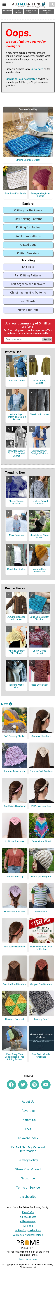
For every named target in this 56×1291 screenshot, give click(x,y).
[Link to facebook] (11, 1084)
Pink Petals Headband (15, 806)
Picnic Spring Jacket (39, 381)
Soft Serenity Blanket (14, 736)
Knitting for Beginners (28, 210)
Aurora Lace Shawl (41, 841)
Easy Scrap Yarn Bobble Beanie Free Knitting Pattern (14, 1057)
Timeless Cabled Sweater (39, 502)
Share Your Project (28, 1169)
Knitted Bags (28, 244)
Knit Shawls (28, 301)
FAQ (28, 1129)
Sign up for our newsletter (21, 79)
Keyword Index (28, 1138)
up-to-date (37, 69)
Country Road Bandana (14, 984)
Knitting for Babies (28, 227)
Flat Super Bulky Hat (41, 876)
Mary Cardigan (16, 535)
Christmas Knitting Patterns (28, 292)
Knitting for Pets (28, 310)
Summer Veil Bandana (41, 771)
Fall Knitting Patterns (28, 275)
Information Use (41, 333)
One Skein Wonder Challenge (41, 1055)
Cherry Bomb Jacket (39, 652)
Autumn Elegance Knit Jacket (16, 618)
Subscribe (28, 1178)
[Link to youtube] (46, 1084)
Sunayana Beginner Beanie (40, 194)
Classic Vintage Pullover (16, 502)
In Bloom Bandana (14, 841)
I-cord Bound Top (14, 876)
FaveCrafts (28, 1212)
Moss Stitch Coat (39, 685)
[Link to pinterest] (34, 1084)
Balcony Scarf (41, 1019)
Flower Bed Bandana (14, 911)
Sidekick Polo (41, 911)
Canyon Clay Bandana (41, 984)
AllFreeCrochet (28, 1216)
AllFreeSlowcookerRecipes (28, 1235)
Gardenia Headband (41, 736)
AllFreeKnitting (28, 1221)
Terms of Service (28, 1187)
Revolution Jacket (16, 569)
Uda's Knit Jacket (16, 380)
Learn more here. (28, 1259)
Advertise (28, 1111)
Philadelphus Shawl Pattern (39, 536)
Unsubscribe (28, 1197)
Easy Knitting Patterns (28, 219)
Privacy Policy (25, 333)
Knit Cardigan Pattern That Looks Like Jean (16, 417)
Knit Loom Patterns (28, 236)
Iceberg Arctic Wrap (16, 686)
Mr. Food (28, 1225)
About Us (28, 1101)
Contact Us (28, 1120)
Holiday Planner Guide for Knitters (41, 948)
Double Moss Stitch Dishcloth (39, 618)
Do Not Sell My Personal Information (28, 1149)
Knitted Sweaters (28, 253)
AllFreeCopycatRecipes (28, 1230)
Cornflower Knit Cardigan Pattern (39, 452)
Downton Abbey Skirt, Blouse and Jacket (16, 453)
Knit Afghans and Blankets (28, 284)
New (4, 704)
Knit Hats (28, 267)
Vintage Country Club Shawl (16, 652)
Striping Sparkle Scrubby (28, 160)
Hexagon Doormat (14, 1019)
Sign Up (47, 339)
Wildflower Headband (41, 806)
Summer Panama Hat (15, 771)
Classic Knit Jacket (39, 414)
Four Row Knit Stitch (15, 193)
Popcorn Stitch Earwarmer (39, 570)
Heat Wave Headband (15, 947)
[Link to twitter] (23, 1084)
